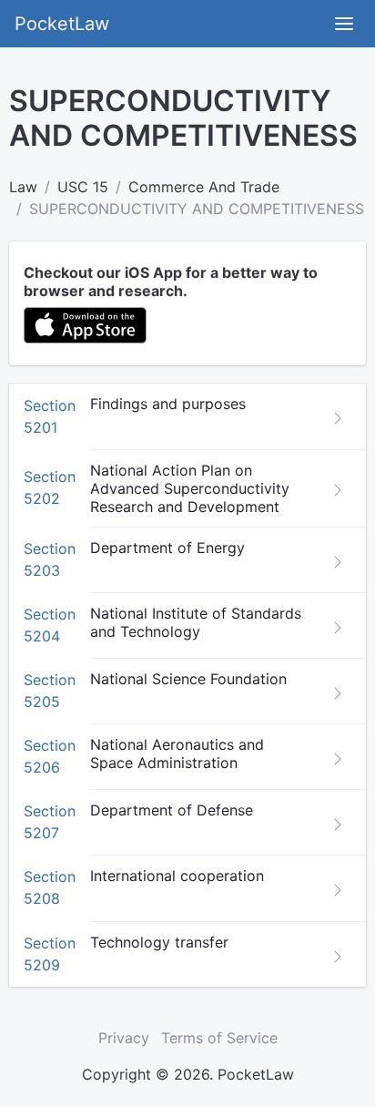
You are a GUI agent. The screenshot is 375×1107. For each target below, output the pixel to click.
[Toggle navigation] (344, 23)
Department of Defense (171, 810)
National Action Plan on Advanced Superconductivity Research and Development (189, 488)
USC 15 (82, 187)
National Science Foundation (188, 679)
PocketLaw (62, 24)
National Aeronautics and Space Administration (177, 753)
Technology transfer (159, 942)
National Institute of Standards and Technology (195, 622)
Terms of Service (219, 1038)
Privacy (123, 1038)
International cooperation (177, 875)
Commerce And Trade (203, 187)
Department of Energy (167, 547)
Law (23, 187)
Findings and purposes (168, 404)
